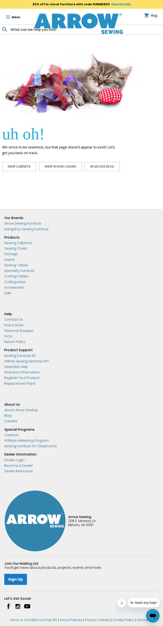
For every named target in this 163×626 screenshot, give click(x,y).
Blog (7, 416)
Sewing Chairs (15, 248)
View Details (121, 4)
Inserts (9, 260)
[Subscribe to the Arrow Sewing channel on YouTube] (27, 606)
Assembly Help (16, 367)
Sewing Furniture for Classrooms (30, 446)
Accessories (14, 287)
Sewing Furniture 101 (20, 356)
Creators (11, 435)
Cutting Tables (16, 276)
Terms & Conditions (25, 620)
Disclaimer (145, 620)
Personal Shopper (19, 331)
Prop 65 (50, 620)
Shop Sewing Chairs (60, 166)
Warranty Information (22, 372)
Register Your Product (22, 378)
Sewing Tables (16, 265)
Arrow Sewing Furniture (22, 223)
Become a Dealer (18, 466)
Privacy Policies (97, 620)
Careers (10, 421)
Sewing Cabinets (18, 243)
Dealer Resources (18, 471)
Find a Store (14, 325)
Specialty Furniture (19, 271)
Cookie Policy (123, 620)
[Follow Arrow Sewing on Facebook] (8, 606)
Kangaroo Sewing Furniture (26, 229)
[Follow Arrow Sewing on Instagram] (18, 606)
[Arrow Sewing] (78, 23)
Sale (7, 293)
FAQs (8, 336)
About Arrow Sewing (20, 410)
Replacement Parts (20, 383)
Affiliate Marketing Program (26, 441)
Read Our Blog (102, 166)
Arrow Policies (71, 620)
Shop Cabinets (19, 166)
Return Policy (14, 342)
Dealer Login (14, 460)
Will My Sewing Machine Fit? (26, 361)
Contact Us (13, 319)
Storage (11, 254)
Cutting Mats (14, 282)
